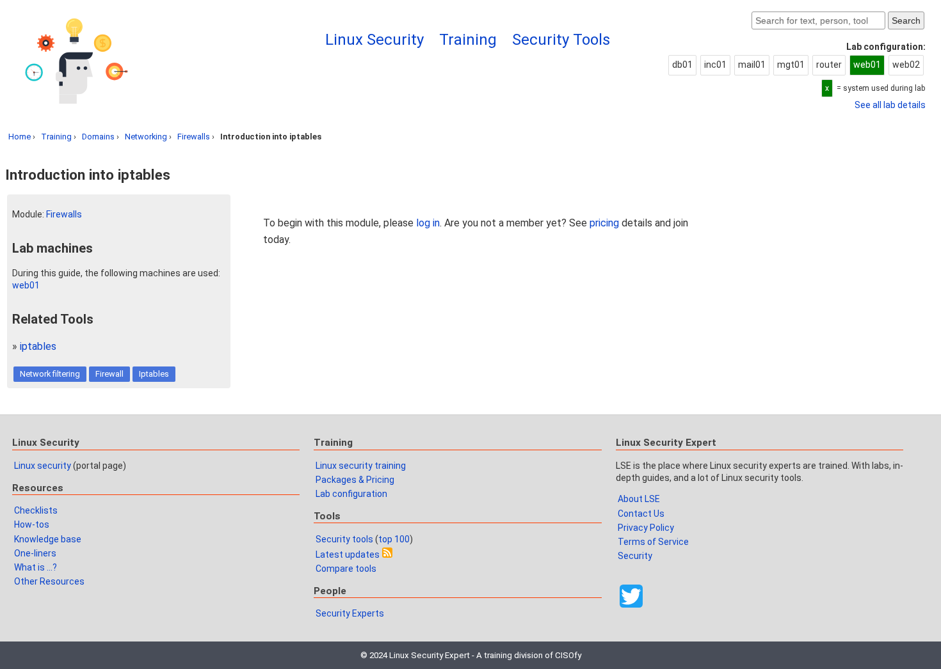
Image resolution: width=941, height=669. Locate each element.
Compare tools (346, 568)
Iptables (154, 374)
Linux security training (361, 465)
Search (906, 20)
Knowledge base (47, 539)
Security (635, 556)
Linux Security (374, 40)
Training (468, 40)
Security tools (344, 539)
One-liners (35, 553)
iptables (38, 346)
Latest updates (348, 554)
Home (19, 136)
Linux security (42, 465)
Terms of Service (653, 542)
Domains (98, 136)
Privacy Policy (646, 528)
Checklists (36, 510)
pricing (604, 223)
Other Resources (49, 581)
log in (428, 223)
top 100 (394, 539)
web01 (26, 285)
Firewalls (193, 136)
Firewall (109, 374)
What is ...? (35, 567)
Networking (146, 136)
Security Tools (561, 40)
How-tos (31, 524)
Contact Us (641, 513)
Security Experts (350, 613)
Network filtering (50, 374)
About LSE (639, 499)
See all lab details (890, 105)
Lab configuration (351, 494)
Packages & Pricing (355, 480)
